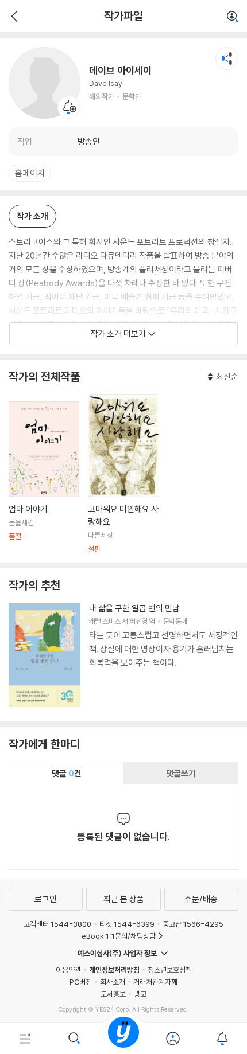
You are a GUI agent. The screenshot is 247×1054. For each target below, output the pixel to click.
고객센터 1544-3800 (57, 923)
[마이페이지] (172, 1038)
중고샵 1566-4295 (193, 923)
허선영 (138, 621)
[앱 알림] (222, 1038)
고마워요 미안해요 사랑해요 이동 (123, 474)
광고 (140, 993)
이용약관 (68, 969)
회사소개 (112, 981)
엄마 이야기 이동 (44, 477)
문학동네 (175, 621)
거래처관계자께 (155, 981)
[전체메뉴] (24, 1038)
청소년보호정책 (170, 969)
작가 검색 (232, 17)
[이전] (13, 16)
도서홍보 (113, 993)
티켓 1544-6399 (127, 923)
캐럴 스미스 (105, 621)
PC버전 (81, 981)
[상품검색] (74, 1038)
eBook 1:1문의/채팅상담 (119, 935)
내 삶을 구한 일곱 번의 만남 (134, 608)
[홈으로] (123, 1038)
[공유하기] (226, 58)
